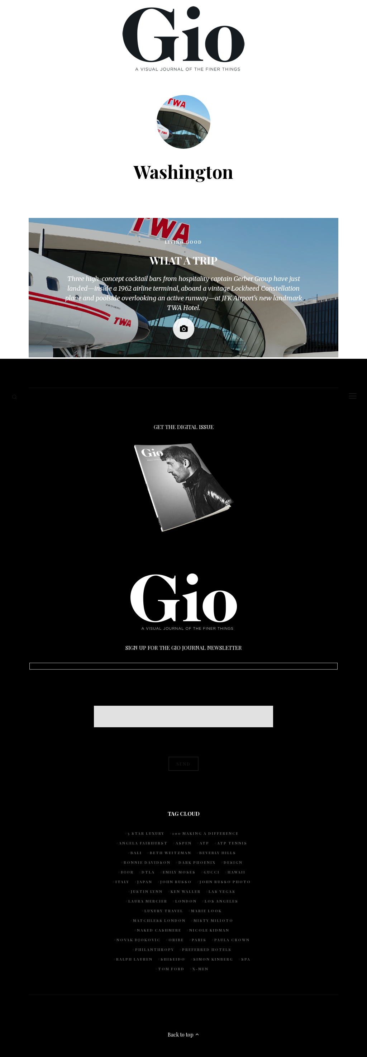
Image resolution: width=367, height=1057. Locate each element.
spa (246, 959)
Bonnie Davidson (147, 862)
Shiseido (173, 959)
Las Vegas (222, 891)
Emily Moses (179, 872)
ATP (204, 843)
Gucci (212, 872)
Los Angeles (221, 901)
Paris (199, 939)
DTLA (148, 872)
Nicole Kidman (209, 930)
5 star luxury (146, 833)
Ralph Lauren (134, 959)
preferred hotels (207, 949)
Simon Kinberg (213, 959)
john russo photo (225, 881)
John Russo (176, 881)
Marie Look (206, 910)
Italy (122, 881)
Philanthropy (154, 949)
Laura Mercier (147, 901)
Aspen (184, 843)
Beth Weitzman (170, 852)
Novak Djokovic (138, 939)
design (233, 862)
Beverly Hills (217, 852)
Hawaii (237, 872)
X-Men (200, 968)
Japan (144, 881)
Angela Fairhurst (143, 843)
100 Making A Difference (205, 833)
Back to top (181, 1034)
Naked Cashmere (159, 930)
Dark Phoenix (197, 862)
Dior (127, 872)
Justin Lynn (147, 891)
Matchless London (159, 920)
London (186, 901)
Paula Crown (232, 939)
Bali (136, 852)
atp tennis (232, 843)
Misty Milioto (213, 920)
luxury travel (163, 910)
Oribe (176, 939)
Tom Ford (171, 968)
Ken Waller (186, 891)
